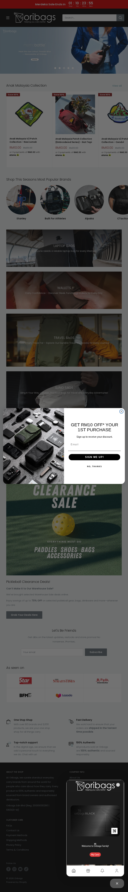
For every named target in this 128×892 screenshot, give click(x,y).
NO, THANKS (94, 466)
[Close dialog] (121, 411)
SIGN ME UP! (94, 457)
